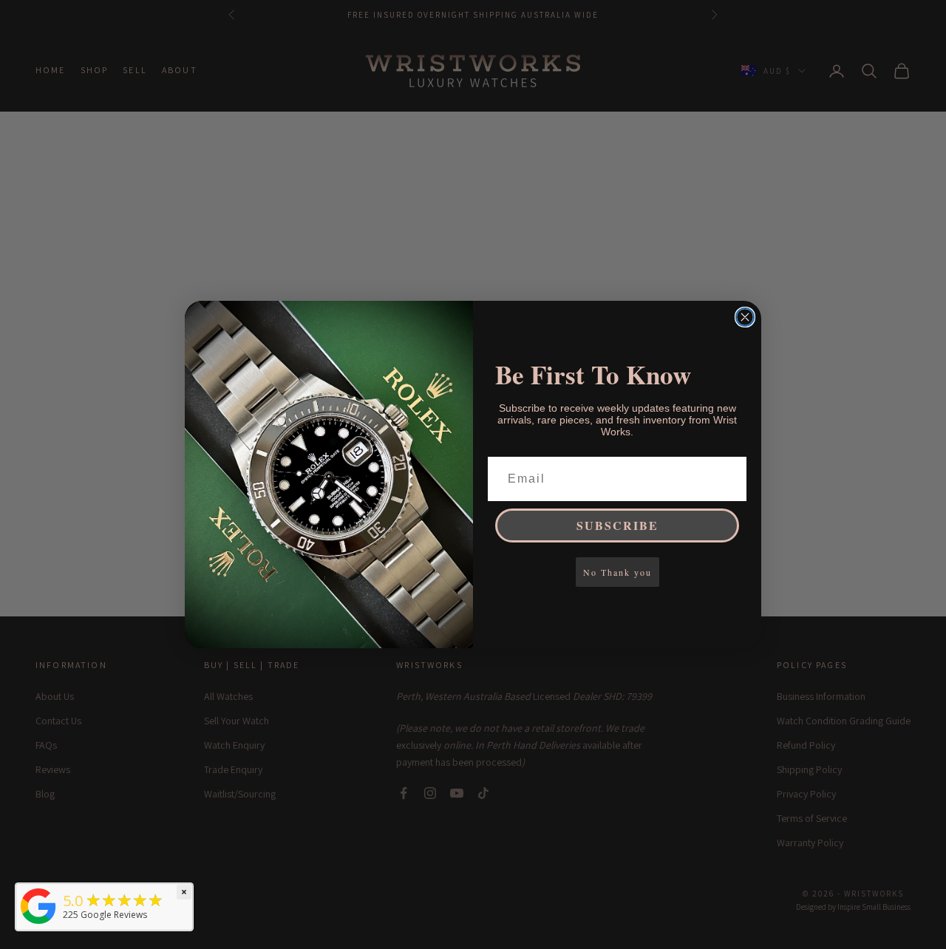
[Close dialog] (745, 317)
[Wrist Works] (38, 906)
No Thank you (617, 572)
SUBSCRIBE (617, 525)
